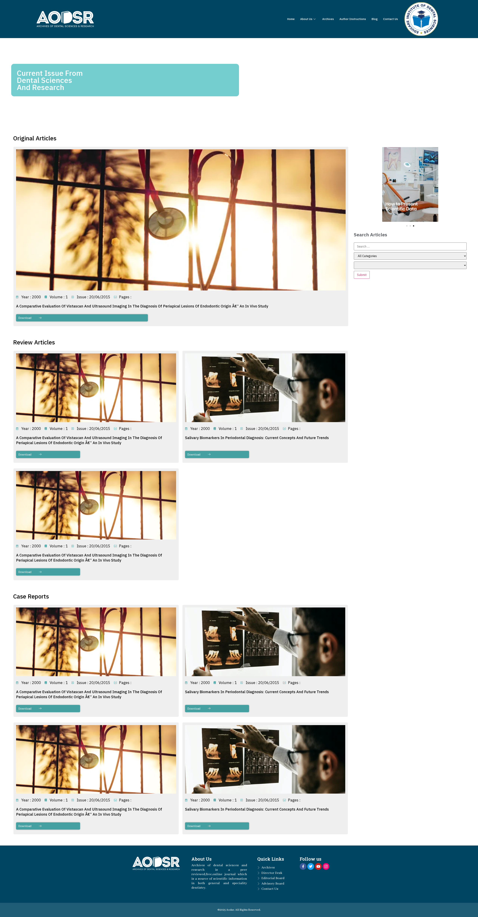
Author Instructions (352, 19)
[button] (406, 225)
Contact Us (390, 19)
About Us (306, 19)
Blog (375, 19)
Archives (328, 19)
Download (24, 318)
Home (291, 19)
